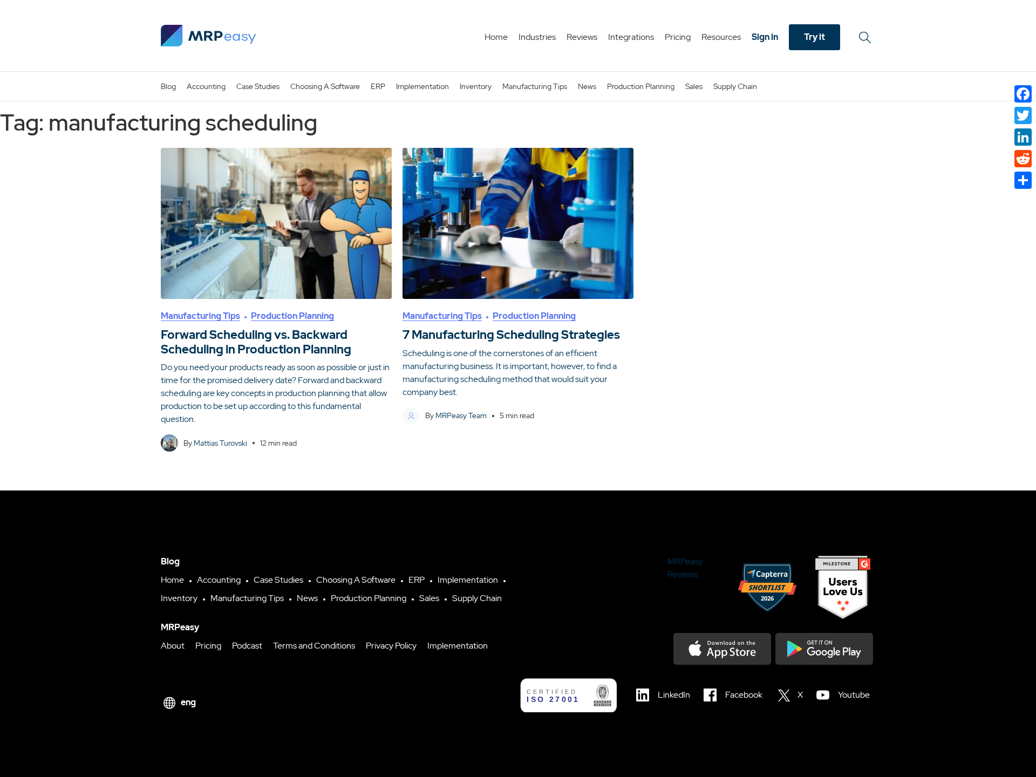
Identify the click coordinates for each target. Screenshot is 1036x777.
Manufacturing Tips (534, 86)
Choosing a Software (325, 86)
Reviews (582, 37)
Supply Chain (735, 86)
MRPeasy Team (461, 415)
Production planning (640, 86)
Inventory (476, 86)
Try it (814, 37)
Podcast (247, 645)
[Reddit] (1023, 158)
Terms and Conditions (314, 645)
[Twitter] (1023, 115)
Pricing (678, 37)
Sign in (765, 37)
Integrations (631, 37)
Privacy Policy (391, 645)
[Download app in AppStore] (722, 649)
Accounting (206, 86)
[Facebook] (1023, 94)
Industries (537, 37)
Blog (168, 86)
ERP (378, 86)
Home (496, 37)
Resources (721, 37)
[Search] (866, 37)
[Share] (1023, 180)
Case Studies (258, 86)
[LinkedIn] (1023, 137)
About (173, 645)
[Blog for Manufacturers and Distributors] (208, 35)
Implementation (422, 86)
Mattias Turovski (220, 443)
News (587, 86)
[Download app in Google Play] (824, 649)
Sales (694, 86)
